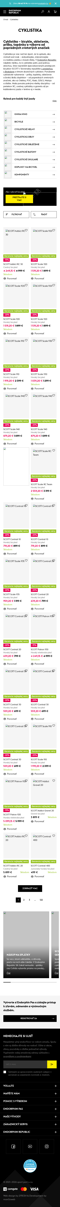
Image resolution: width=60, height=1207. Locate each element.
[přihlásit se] (49, 11)
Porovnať (12, 278)
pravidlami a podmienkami (17, 1056)
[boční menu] (5, 11)
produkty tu (43, 3)
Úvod (5, 20)
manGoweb (9, 1199)
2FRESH (23, 1196)
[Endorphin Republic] (15, 11)
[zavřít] (55, 3)
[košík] (55, 11)
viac (54, 101)
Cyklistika (14, 20)
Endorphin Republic (46, 60)
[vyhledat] (42, 11)
